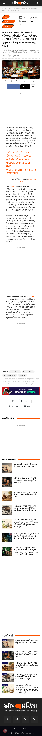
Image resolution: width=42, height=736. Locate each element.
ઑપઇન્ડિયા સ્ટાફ (35, 19)
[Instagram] (16, 719)
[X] (25, 719)
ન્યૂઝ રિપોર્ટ (8, 21)
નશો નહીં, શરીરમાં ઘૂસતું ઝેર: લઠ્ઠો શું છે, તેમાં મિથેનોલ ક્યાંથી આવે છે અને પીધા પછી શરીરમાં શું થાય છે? (26, 536)
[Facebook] (7, 719)
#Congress (12, 169)
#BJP (8, 166)
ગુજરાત (5, 640)
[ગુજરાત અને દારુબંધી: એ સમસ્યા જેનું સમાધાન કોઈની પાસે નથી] (7, 468)
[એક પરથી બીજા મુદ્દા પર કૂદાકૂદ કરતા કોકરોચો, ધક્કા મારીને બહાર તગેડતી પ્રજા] (7, 496)
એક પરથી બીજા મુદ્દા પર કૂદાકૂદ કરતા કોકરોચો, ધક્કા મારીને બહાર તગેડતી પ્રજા (26, 494)
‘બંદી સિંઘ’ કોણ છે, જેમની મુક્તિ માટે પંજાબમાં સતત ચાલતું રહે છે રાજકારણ (25, 480)
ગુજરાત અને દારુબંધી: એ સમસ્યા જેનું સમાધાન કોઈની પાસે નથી (25, 465)
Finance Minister (28, 372)
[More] (33, 86)
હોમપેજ (4, 8)
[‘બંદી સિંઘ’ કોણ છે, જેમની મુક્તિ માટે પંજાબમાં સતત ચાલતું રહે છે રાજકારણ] (7, 482)
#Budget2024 (13, 162)
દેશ (9, 8)
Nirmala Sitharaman (10, 375)
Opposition (22, 375)
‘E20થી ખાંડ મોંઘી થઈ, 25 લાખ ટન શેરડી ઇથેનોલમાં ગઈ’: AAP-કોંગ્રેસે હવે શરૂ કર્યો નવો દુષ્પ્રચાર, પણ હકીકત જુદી (27, 523)
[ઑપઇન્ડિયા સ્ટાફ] (30, 19)
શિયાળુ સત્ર (30, 296)
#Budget (27, 162)
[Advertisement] (21, 270)
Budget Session (15, 372)
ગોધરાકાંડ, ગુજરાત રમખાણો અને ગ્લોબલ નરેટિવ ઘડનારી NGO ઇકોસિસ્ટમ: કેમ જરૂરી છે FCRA (25, 508)
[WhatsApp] (34, 719)
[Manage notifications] (5, 731)
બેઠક (13, 186)
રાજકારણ (8, 26)
